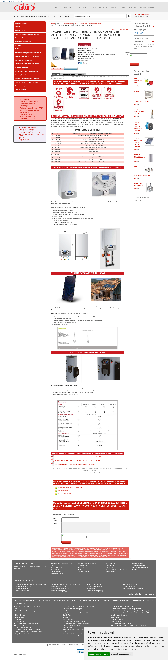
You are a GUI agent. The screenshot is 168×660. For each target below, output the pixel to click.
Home (57, 7)
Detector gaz (24, 106)
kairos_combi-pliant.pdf (65, 493)
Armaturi (18, 45)
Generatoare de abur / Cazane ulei (27, 56)
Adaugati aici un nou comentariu (63, 514)
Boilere (17, 27)
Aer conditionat (56, 569)
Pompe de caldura (138, 565)
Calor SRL (139, 33)
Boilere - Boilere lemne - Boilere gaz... (31, 134)
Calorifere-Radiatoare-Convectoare (27, 34)
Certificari (93, 7)
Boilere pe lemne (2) (94, 584)
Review (55, 523)
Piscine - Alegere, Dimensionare (116, 569)
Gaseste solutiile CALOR (141, 198)
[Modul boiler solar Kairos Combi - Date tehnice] (87, 425)
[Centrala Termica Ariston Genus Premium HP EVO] (67, 184)
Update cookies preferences (11, 1)
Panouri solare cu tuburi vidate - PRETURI (138, 142)
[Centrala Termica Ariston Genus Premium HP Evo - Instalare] (110, 248)
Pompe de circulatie (57, 574)
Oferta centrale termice (27, 104)
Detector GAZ (82, 565)
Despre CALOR (81, 7)
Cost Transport (71, 68)
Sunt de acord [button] (95, 654)
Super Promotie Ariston (27, 118)
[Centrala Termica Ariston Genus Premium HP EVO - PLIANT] (53, 457)
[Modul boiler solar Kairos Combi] (72, 368)
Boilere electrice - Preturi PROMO (139, 156)
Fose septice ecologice (26, 129)
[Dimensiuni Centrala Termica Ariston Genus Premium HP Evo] (73, 245)
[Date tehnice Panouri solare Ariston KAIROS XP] (87, 338)
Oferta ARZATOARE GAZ (138, 80)
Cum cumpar (103, 7)
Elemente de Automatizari (24, 60)
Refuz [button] (106, 654)
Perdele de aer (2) (129, 586)
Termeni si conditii (73, 644)
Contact (123, 7)
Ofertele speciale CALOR (141, 72)
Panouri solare (20, 30)
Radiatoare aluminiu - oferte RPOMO (32, 108)
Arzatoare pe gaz (57, 567)
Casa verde (132, 7)
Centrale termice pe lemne (28, 131)
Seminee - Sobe (20, 38)
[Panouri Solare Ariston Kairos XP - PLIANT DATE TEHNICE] (53, 460)
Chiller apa (22, 136)
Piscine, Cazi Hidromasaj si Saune (27, 78)
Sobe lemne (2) (92, 589)
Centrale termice (83, 572)
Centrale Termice (21, 23)
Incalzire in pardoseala (23, 42)
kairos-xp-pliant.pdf (64, 490)
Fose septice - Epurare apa (24, 75)
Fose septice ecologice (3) (60, 589)
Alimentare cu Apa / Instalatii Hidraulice (28, 53)
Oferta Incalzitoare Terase (139, 111)
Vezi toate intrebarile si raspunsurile (141, 594)
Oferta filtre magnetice (27, 114)
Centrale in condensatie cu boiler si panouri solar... (89, 23)
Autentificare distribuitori (147, 7)
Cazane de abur (137, 563)
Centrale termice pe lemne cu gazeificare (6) (66, 584)
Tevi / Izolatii (19, 49)
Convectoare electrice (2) (95, 586)
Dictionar (83, 644)
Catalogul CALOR (68, 7)
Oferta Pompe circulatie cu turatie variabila (138, 126)
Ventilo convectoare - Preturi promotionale (29, 111)
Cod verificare (57, 535)
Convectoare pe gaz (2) (59, 591)
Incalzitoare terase (21, 67)
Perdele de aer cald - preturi (29, 102)
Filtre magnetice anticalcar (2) (133, 584)
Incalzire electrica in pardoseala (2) (135, 589)
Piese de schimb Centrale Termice (27, 82)
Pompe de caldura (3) (58, 586)
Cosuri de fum (23, 140)
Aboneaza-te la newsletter (141, 40)
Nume (54, 518)
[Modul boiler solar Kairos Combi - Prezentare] (108, 369)
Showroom (114, 7)
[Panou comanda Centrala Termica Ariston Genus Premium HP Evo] (104, 184)
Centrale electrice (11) (22, 589)
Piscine (21, 137)
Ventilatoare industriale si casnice (26, 71)
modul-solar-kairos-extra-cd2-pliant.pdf (70, 487)
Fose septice (82, 567)
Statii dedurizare (110, 563)
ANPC (63, 644)
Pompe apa (109, 567)
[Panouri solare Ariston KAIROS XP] (69, 289)
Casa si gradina (20, 90)
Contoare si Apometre (22, 86)
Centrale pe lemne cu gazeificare (30, 132)
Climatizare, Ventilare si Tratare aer (27, 64)
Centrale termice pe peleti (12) (25, 586)
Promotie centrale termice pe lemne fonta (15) (30, 584)
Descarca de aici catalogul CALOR (142, 24)
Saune (134, 569)
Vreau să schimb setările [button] (121, 654)
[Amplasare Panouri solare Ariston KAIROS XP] (106, 289)
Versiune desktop (54, 644)
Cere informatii (57, 68)
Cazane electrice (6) (22, 591)
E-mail (55, 520)
